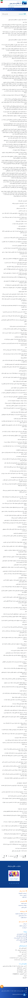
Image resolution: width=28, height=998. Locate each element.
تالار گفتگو (24, 897)
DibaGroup (15, 994)
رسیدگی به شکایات (22, 926)
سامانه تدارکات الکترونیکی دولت (20, 938)
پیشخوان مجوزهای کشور (21, 936)
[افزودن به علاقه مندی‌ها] (3, 14)
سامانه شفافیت (23, 917)
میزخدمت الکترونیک (22, 893)
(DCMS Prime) (20, 994)
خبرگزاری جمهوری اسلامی (21, 940)
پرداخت (24, 924)
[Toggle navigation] (26, 9)
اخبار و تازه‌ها (23, 903)
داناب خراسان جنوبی (22, 915)
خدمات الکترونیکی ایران (21, 934)
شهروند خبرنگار (23, 942)
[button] (18, 883)
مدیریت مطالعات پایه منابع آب (20, 914)
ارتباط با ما (24, 928)
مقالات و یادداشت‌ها (22, 905)
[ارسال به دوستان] (5, 14)
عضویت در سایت (23, 895)
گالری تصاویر (23, 907)
